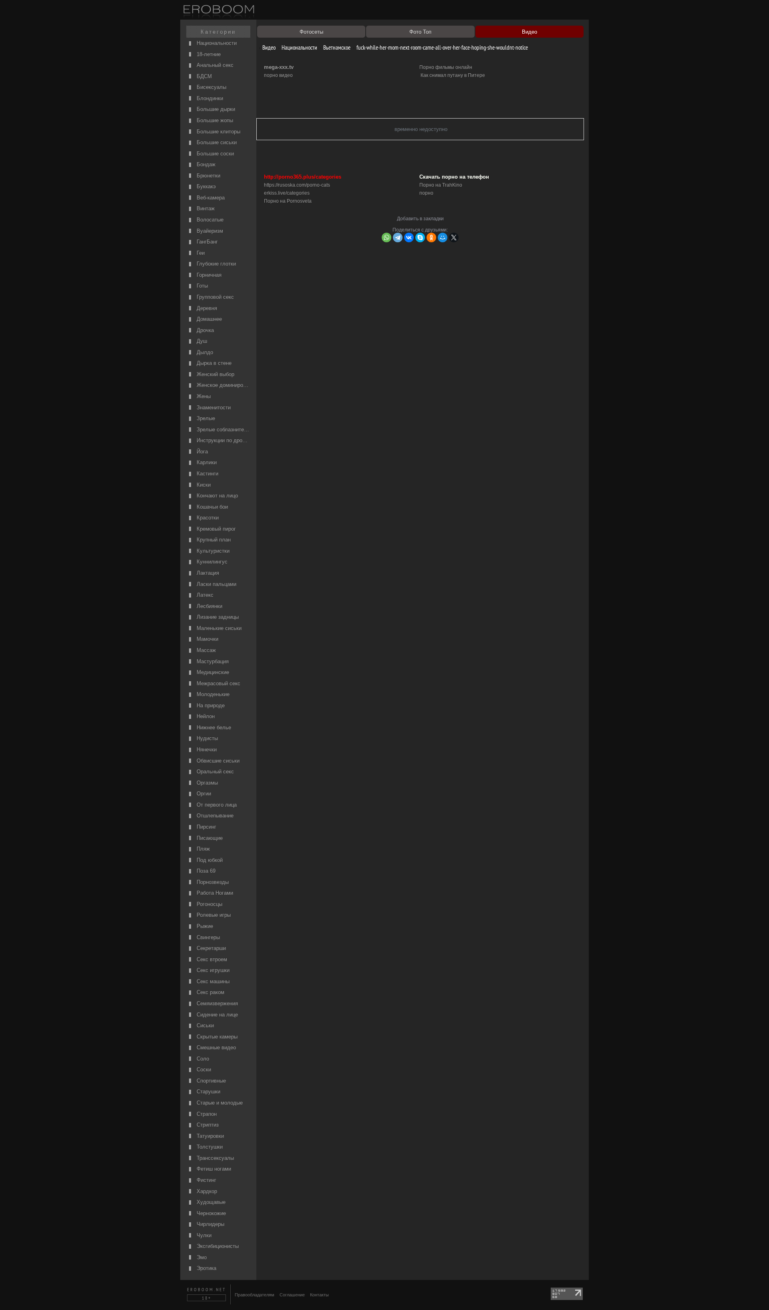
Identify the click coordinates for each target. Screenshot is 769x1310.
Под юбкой (209, 860)
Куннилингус (211, 562)
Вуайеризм (209, 231)
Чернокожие (210, 1213)
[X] (454, 237)
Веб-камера (210, 198)
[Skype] (420, 237)
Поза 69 (205, 871)
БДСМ (203, 76)
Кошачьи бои (211, 507)
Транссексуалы (214, 1158)
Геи (200, 253)
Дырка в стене (213, 363)
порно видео (278, 75)
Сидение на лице (216, 1015)
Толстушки (209, 1147)
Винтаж (205, 208)
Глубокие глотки (215, 264)
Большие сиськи (216, 142)
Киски (203, 485)
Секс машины (212, 981)
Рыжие (204, 926)
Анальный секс (214, 65)
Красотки (207, 518)
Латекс (204, 595)
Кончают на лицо (216, 496)
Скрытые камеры (216, 1037)
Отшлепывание (214, 816)
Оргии (203, 794)
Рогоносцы (208, 904)
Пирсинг (205, 827)
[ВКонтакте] (409, 237)
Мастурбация (212, 661)
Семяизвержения (216, 1003)
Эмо (201, 1257)
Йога (201, 452)
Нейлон (205, 716)
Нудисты (206, 738)
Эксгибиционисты (217, 1246)
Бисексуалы (210, 87)
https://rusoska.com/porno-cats (297, 185)
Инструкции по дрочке (222, 440)
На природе (210, 705)
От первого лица (216, 805)
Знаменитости (213, 407)
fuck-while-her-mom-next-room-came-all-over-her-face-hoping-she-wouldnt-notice (441, 47)
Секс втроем (211, 959)
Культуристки (212, 551)
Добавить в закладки (420, 218)
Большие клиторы (217, 132)
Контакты (319, 1294)
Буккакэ (205, 186)
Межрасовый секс (217, 683)
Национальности (216, 43)
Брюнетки (207, 176)
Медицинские (212, 672)
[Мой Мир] (442, 237)
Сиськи (204, 1025)
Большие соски (214, 154)
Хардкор (206, 1191)
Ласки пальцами (215, 584)
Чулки (203, 1235)
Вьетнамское (336, 47)
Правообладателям (254, 1294)
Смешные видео (215, 1047)
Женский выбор (214, 374)
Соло (202, 1059)
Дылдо (204, 352)
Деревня (206, 308)
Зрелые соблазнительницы (222, 430)
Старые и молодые (219, 1103)
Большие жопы (214, 120)
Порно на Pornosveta (288, 201)
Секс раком (209, 992)
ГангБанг (206, 242)
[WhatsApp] (386, 237)
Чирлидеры (209, 1224)
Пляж (202, 849)
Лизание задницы (217, 617)
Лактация (207, 573)
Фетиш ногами (213, 1169)
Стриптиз (207, 1125)
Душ (201, 341)
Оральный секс (214, 772)
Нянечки (206, 750)
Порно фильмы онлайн (445, 67)
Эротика (205, 1268)
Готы (201, 286)
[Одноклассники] (431, 237)
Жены (203, 396)
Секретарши (210, 948)
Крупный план (213, 540)
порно (426, 193)
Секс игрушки (212, 970)
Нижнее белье (213, 727)
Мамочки (206, 639)
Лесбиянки (208, 606)
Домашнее (208, 319)
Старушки (207, 1092)
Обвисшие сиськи (217, 761)
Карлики (206, 462)
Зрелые (205, 418)
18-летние (208, 54)
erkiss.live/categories (287, 193)
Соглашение (292, 1294)
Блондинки (209, 98)
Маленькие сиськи (218, 628)
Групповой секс (214, 297)
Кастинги (206, 474)
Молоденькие (212, 694)
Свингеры (207, 937)
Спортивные (210, 1081)
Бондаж (205, 164)
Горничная (208, 275)
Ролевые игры (213, 915)
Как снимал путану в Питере (453, 75)
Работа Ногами (214, 893)
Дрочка (204, 330)
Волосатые (209, 220)
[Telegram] (398, 237)
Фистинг (205, 1180)
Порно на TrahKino (440, 185)
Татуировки (209, 1136)
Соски (203, 1070)
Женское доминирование (222, 385)
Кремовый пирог (215, 529)
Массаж (205, 650)
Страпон (206, 1114)
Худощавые (210, 1202)
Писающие (209, 838)
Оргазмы (206, 783)
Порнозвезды (212, 882)
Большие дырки (215, 109)
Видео (268, 47)
